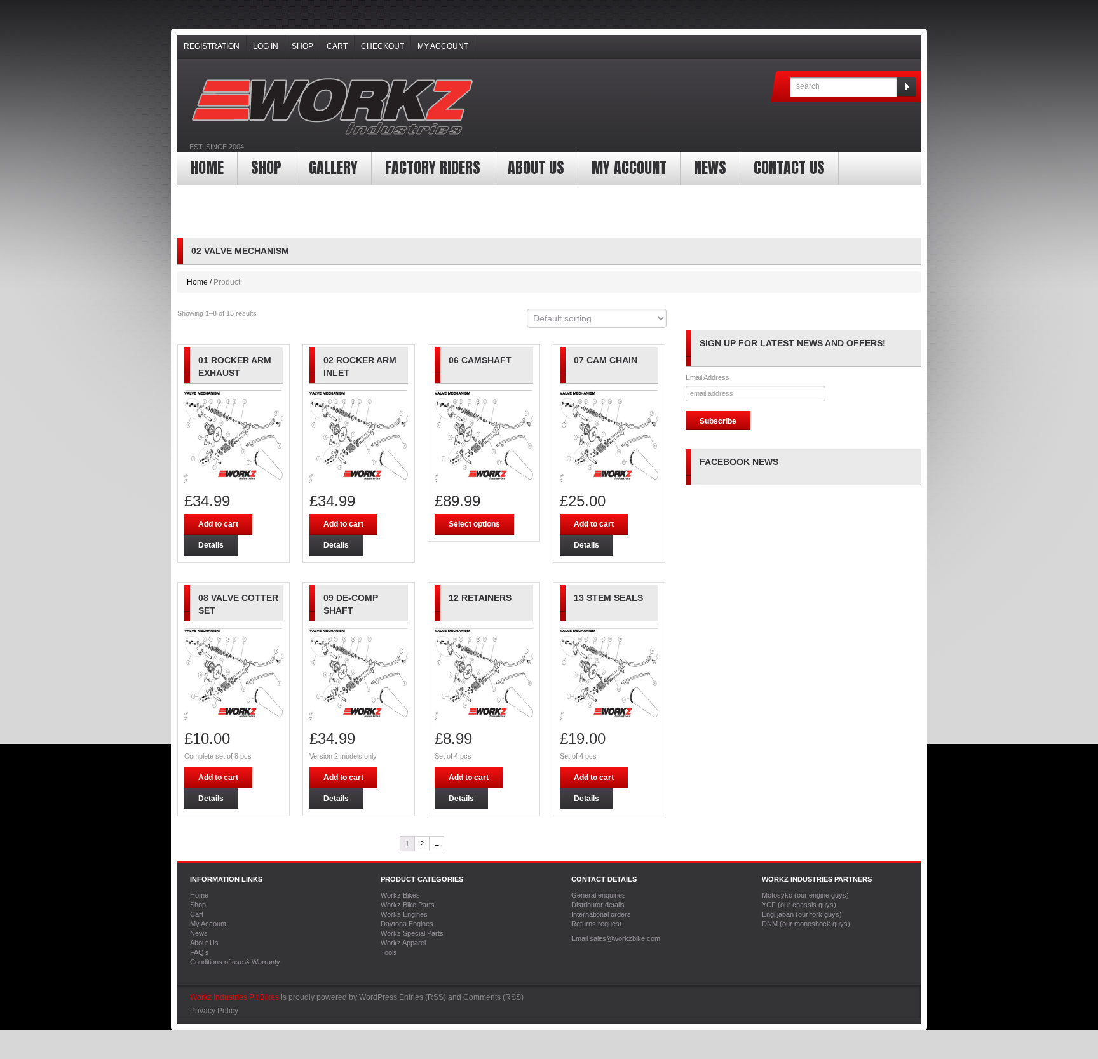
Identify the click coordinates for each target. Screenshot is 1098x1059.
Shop (302, 46)
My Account (442, 46)
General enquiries (598, 895)
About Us (536, 167)
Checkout (382, 46)
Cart (337, 46)
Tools (389, 952)
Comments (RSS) (493, 997)
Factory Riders (432, 167)
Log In (265, 46)
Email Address (707, 377)
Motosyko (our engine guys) (805, 895)
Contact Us (789, 167)
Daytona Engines (407, 923)
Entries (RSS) (422, 997)
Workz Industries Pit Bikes (234, 997)
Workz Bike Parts (408, 904)
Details (211, 545)
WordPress (378, 997)
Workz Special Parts (412, 933)
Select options (474, 524)
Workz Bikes (400, 895)
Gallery (333, 167)
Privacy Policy (214, 1010)
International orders (601, 914)
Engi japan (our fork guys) (802, 914)
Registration (212, 46)
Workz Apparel (403, 943)
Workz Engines (404, 914)
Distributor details (598, 904)
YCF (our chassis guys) (799, 904)
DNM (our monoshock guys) (806, 923)
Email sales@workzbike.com (615, 938)
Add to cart (218, 524)
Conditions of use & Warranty (235, 962)
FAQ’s (199, 952)
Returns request (596, 923)
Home (207, 167)
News (710, 167)
